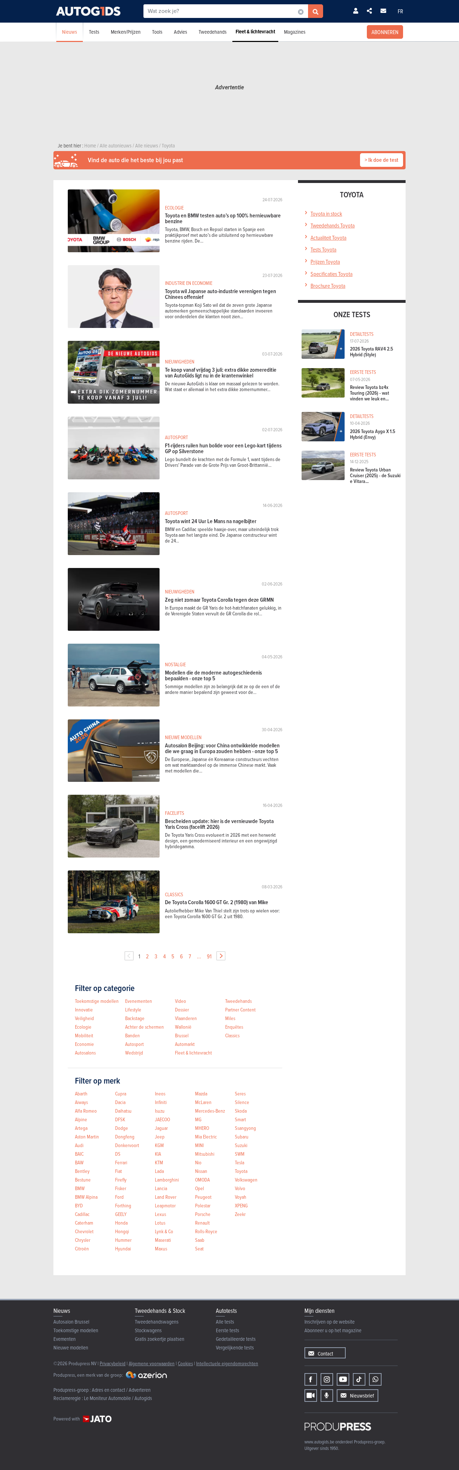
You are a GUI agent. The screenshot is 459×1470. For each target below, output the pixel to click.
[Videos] (310, 1395)
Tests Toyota (323, 249)
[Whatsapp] (375, 1379)
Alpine (81, 1119)
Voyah (240, 1196)
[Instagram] (327, 1379)
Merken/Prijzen (126, 32)
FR (400, 11)
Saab (199, 1239)
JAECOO (162, 1119)
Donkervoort (127, 1145)
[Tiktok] (359, 1379)
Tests (94, 32)
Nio (198, 1162)
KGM (159, 1145)
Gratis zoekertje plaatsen (159, 1339)
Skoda (241, 1110)
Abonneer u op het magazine (332, 1330)
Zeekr (240, 1214)
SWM (240, 1153)
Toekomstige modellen (97, 1000)
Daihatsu (123, 1110)
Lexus (160, 1214)
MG (198, 1119)
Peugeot (203, 1196)
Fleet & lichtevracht (255, 32)
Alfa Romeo (86, 1110)
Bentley (82, 1171)
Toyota (241, 1171)
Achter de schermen (144, 1026)
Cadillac (82, 1214)
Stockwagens (148, 1330)
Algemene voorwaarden (152, 1363)
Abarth (81, 1093)
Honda (121, 1222)
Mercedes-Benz (210, 1110)
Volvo (240, 1188)
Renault (202, 1222)
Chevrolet (84, 1231)
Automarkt (185, 1044)
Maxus (161, 1248)
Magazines (295, 32)
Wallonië (183, 1026)
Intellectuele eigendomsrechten (227, 1363)
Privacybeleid (113, 1363)
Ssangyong (245, 1127)
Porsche (202, 1214)
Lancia (161, 1188)
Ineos (160, 1093)
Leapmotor (165, 1205)
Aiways (81, 1102)
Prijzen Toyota (325, 262)
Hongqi (122, 1231)
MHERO (202, 1127)
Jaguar (161, 1127)
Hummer (123, 1239)
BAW (79, 1162)
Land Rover (165, 1196)
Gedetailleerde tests (236, 1339)
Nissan (201, 1171)
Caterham (84, 1222)
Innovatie (84, 1009)
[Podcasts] (327, 1395)
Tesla (239, 1162)
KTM (159, 1162)
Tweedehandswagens (157, 1321)
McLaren (203, 1102)
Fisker (120, 1188)
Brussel (182, 1035)
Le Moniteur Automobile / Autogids (118, 1398)
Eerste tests (227, 1330)
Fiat (118, 1171)
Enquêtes (234, 1026)
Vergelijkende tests (235, 1347)
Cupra (120, 1093)
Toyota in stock (326, 213)
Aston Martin (87, 1136)
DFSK (120, 1119)
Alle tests (225, 1321)
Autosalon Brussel (71, 1321)
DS (117, 1153)
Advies (180, 32)
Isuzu (160, 1110)
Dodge (121, 1127)
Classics (232, 1035)
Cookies (185, 1363)
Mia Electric (206, 1136)
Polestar (202, 1205)
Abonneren (385, 32)
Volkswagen (246, 1179)
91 (209, 956)
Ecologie (83, 1026)
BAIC (79, 1153)
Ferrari (121, 1162)
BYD (79, 1205)
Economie (84, 1044)
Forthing (123, 1205)
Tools (157, 32)
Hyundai (123, 1248)
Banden (132, 1035)
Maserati (163, 1239)
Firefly (121, 1179)
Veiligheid (84, 1018)
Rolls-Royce (206, 1231)
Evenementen (138, 1000)
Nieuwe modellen (70, 1347)
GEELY (121, 1214)
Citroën (82, 1248)
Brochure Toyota (328, 286)
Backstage (135, 1018)
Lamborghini (167, 1179)
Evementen (64, 1339)
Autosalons (85, 1052)
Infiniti (161, 1102)
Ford (119, 1196)
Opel (199, 1188)
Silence (242, 1102)
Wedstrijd (134, 1052)
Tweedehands (213, 32)
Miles (230, 1018)
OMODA (202, 1179)
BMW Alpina (86, 1196)
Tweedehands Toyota (333, 225)
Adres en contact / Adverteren (121, 1390)
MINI (199, 1145)
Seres (240, 1093)
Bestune (83, 1179)
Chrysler (82, 1239)
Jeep (160, 1136)
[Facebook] (310, 1379)
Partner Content (240, 1009)
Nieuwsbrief (362, 1395)
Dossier (182, 1009)
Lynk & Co (164, 1231)
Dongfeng (124, 1136)
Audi (79, 1145)
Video (180, 1000)
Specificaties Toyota (331, 274)
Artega (81, 1127)
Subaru (242, 1136)
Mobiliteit (84, 1035)
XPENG (241, 1205)
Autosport (134, 1044)
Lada (159, 1171)
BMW (80, 1188)
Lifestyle (133, 1009)
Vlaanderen (186, 1018)
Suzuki (241, 1145)
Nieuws (69, 32)
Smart (240, 1119)
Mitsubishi (204, 1153)
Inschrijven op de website (329, 1321)
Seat (199, 1248)
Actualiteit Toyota (328, 237)
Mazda (201, 1093)
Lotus (160, 1222)
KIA (158, 1153)
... (199, 956)
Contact (325, 1353)
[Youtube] (343, 1379)
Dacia (120, 1102)
